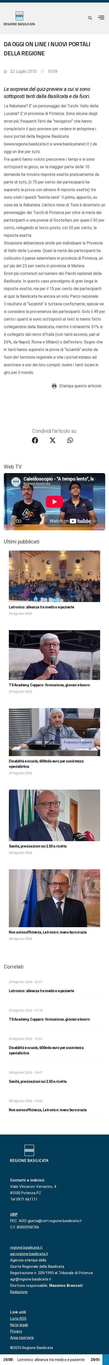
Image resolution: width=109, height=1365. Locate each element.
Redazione (19, 1292)
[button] (101, 17)
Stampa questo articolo (80, 386)
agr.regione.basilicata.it (29, 1254)
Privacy (16, 1331)
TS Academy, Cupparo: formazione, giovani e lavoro (49, 685)
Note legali (19, 1325)
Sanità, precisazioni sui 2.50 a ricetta (38, 846)
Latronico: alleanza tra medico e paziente (41, 607)
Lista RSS (18, 1318)
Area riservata (22, 1337)
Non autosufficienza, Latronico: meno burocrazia (48, 932)
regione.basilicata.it (26, 1247)
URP (14, 1214)
